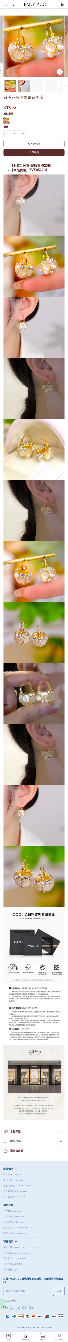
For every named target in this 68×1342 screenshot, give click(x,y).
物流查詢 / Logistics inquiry (15, 1227)
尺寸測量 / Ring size (12, 1211)
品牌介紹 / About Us (12, 1174)
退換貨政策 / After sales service (17, 1186)
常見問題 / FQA (10, 1270)
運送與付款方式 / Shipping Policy (18, 1191)
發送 (58, 1291)
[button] (5, 4)
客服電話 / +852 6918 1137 (14, 1258)
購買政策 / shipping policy (14, 1233)
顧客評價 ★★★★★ (13, 1264)
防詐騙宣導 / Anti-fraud (14, 1197)
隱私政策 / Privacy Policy (14, 1180)
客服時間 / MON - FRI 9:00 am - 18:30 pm (20, 1247)
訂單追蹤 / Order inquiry (14, 1222)
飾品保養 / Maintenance (14, 1216)
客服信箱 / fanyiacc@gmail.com (17, 1253)
